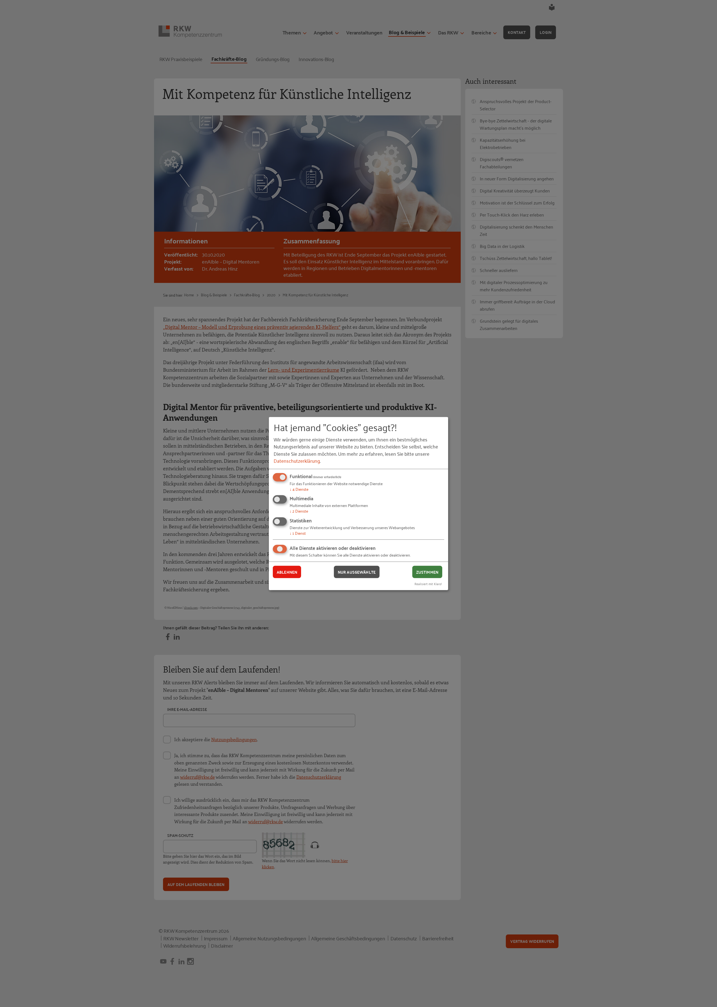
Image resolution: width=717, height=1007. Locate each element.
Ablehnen (287, 571)
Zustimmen (427, 571)
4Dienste (299, 488)
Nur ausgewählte (357, 571)
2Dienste (299, 510)
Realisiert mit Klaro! (428, 584)
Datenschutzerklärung (297, 460)
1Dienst (298, 532)
